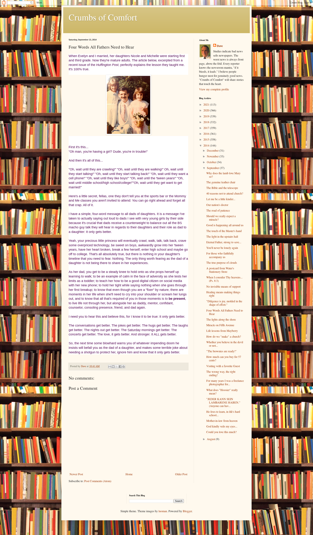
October (212, 162)
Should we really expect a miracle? (221, 217)
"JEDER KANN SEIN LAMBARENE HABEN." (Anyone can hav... (223, 402)
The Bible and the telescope (222, 188)
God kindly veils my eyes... (221, 426)
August (211, 439)
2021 (206, 104)
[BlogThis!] (113, 366)
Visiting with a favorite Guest (223, 366)
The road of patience (218, 210)
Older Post (181, 474)
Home (129, 474)
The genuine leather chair (220, 182)
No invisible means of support (223, 286)
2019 (206, 116)
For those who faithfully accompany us (220, 255)
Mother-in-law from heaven (221, 421)
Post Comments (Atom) (97, 481)
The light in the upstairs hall (222, 236)
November (213, 156)
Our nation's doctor (217, 205)
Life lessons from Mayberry (222, 331)
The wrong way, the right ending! (220, 373)
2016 (206, 133)
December (213, 150)
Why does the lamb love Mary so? (223, 174)
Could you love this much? (221, 432)
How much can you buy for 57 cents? (223, 358)
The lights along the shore (221, 319)
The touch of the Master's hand (224, 231)
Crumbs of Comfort (103, 17)
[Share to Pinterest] (123, 366)
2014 (206, 145)
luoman (162, 511)
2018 (206, 122)
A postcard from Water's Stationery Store (220, 269)
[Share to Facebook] (120, 366)
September (213, 168)
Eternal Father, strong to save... (223, 242)
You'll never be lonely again (222, 248)
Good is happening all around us (224, 225)
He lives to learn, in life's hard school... (223, 413)
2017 (206, 128)
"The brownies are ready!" (221, 351)
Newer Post (76, 474)
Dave (220, 46)
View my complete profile (214, 89)
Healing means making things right (223, 293)
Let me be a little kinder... (220, 199)
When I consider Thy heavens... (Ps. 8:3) (224, 279)
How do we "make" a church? (223, 336)
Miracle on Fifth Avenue (220, 325)
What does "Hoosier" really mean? (222, 391)
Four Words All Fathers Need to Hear (224, 312)
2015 (206, 139)
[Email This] (110, 366)
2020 (206, 110)
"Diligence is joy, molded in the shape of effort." (224, 302)
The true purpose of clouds (221, 262)
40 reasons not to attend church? (224, 193)
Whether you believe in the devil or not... (224, 343)
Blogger (187, 511)
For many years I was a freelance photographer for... (225, 382)
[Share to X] (116, 366)
